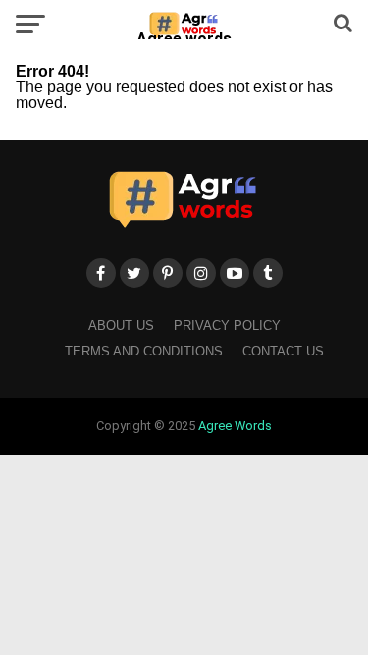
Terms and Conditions (144, 351)
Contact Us (283, 351)
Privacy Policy (227, 325)
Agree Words (235, 425)
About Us (121, 325)
